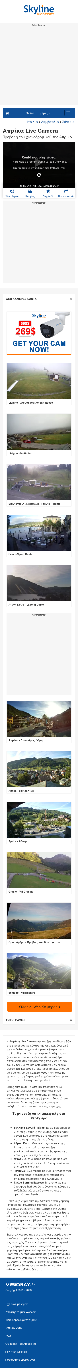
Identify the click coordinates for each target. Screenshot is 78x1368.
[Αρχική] (7, 112)
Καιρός (30, 196)
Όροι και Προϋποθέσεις (20, 1343)
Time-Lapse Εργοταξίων (21, 1320)
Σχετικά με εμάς (16, 1304)
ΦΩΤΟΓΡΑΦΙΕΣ (15, 1020)
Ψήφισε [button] (48, 196)
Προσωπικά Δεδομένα (20, 1359)
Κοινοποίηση (66, 196)
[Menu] (68, 113)
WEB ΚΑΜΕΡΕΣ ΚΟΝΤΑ (21, 299)
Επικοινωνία (13, 1328)
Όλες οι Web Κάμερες (38, 1006)
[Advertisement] (39, 66)
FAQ (8, 1335)
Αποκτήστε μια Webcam (20, 1312)
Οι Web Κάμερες (37, 113)
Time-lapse (12, 196)
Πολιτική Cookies (16, 1351)
